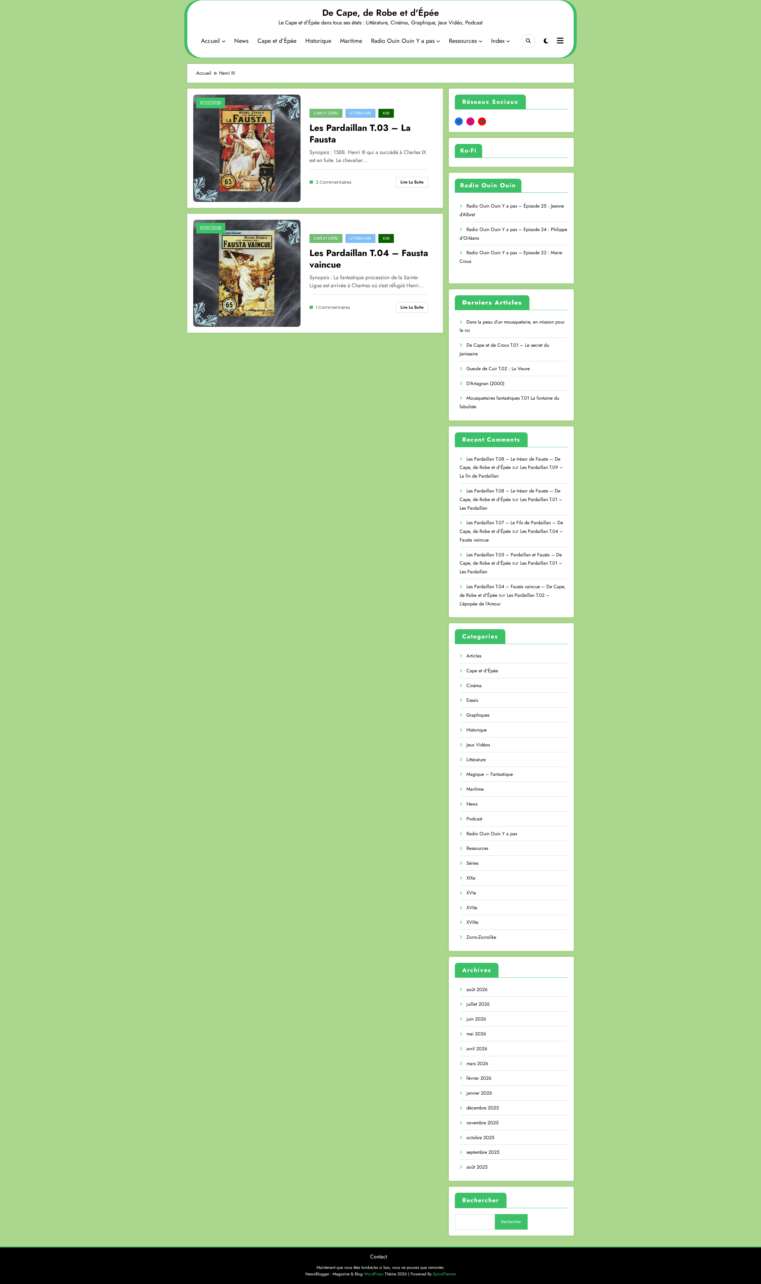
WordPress (373, 1274)
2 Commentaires (333, 182)
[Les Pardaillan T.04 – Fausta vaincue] (247, 272)
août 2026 (477, 989)
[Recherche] (528, 40)
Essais (472, 700)
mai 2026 (476, 1033)
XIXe (470, 878)
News (241, 41)
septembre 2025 (482, 1152)
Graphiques (477, 715)
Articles (473, 655)
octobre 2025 (480, 1137)
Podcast (474, 818)
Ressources (463, 41)
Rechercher (480, 1200)
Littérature (360, 113)
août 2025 (477, 1167)
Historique (318, 41)
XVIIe (471, 907)
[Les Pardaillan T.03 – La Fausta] (247, 147)
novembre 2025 (482, 1122)
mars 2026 (477, 1063)
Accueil (210, 41)
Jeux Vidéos (478, 744)
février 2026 (478, 1078)
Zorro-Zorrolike (481, 937)
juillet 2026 (478, 1004)
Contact (378, 1257)
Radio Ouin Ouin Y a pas (403, 41)
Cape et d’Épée (276, 41)
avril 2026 (476, 1048)
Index (497, 41)
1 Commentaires (333, 307)
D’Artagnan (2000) (485, 383)
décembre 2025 (482, 1107)
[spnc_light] (546, 41)
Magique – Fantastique (489, 774)
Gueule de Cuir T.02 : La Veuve (498, 368)
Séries (472, 863)
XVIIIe (472, 922)
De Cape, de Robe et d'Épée (380, 12)
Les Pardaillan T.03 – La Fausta (360, 133)
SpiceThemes (444, 1274)
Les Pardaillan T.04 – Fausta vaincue (368, 258)
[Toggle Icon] (559, 41)
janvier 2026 (479, 1093)
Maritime (351, 41)
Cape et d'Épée (326, 113)
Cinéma (474, 685)
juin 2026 (476, 1018)
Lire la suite (412, 182)
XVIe (386, 113)
